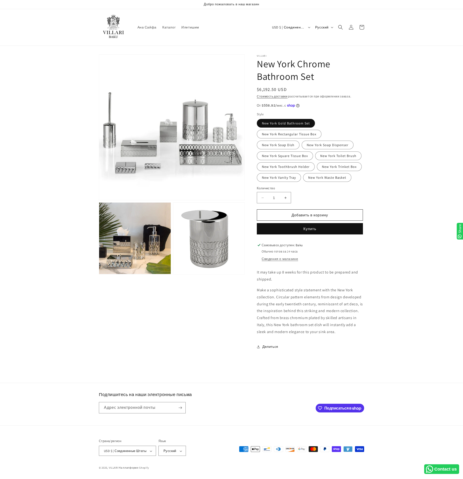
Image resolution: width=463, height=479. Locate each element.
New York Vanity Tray (279, 177)
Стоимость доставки (272, 96)
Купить (309, 228)
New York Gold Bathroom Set (286, 123)
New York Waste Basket (327, 177)
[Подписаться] (180, 407)
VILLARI (113, 468)
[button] (340, 27)
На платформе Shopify (134, 468)
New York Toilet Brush (338, 156)
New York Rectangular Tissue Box (289, 134)
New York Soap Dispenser (327, 145)
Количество (266, 188)
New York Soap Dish (278, 145)
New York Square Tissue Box (285, 156)
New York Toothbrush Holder (286, 166)
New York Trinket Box (339, 166)
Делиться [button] (270, 346)
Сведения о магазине (280, 259)
